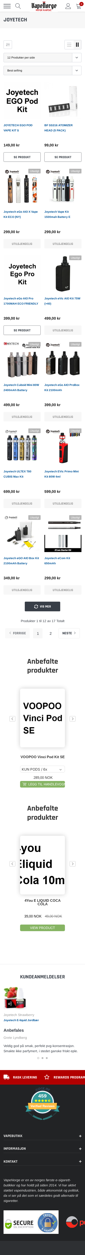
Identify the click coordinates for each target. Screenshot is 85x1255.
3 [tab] (47, 1058)
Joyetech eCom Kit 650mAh (57, 561)
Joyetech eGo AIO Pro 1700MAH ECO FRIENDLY (21, 301)
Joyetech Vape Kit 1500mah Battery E (57, 214)
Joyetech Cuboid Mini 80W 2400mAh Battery (21, 387)
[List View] (69, 44)
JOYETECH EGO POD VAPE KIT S (18, 128)
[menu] (7, 6)
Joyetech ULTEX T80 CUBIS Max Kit (17, 474)
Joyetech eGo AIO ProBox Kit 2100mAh (62, 387)
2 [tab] (42, 1058)
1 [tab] (38, 1058)
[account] (68, 6)
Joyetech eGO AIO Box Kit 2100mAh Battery (21, 561)
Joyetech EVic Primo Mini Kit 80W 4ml (61, 474)
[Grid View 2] (77, 44)
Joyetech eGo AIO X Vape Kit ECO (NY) (21, 214)
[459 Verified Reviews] (42, 1122)
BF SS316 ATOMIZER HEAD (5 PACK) (58, 128)
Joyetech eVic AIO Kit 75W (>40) (62, 301)
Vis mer (45, 606)
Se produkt (22, 157)
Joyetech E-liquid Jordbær (21, 1020)
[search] (18, 6)
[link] (22, 100)
